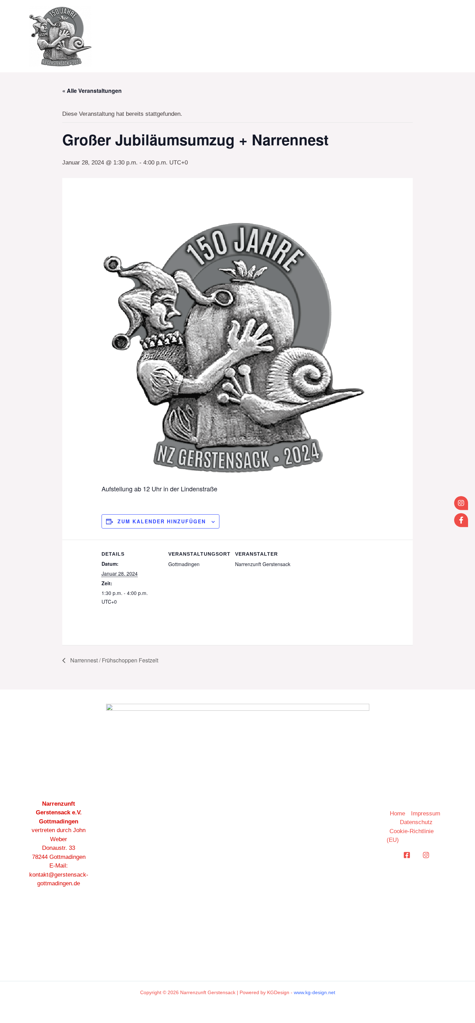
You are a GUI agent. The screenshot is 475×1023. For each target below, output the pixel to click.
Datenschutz (416, 822)
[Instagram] (426, 855)
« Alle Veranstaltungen (92, 91)
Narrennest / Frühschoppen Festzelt (113, 660)
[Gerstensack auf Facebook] (461, 520)
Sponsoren (420, 36)
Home (320, 36)
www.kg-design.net (314, 992)
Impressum (425, 813)
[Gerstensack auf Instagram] (461, 503)
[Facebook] (407, 855)
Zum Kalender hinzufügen (162, 521)
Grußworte (364, 36)
